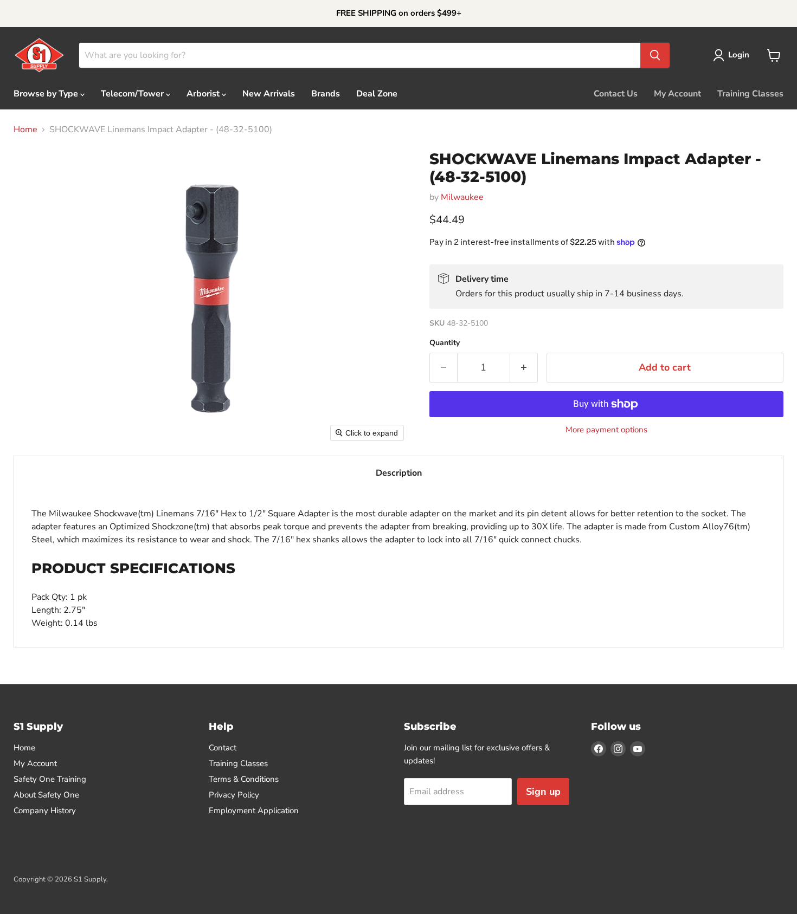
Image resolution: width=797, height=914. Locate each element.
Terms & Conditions (244, 779)
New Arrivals (268, 94)
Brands (325, 94)
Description (399, 473)
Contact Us (616, 94)
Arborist (204, 94)
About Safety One (46, 794)
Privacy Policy (234, 794)
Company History (45, 810)
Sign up (543, 791)
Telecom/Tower (133, 94)
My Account (677, 94)
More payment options (606, 430)
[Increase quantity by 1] (524, 368)
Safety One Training (50, 779)
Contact (222, 747)
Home (25, 129)
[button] (733, 55)
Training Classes (750, 94)
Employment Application (254, 810)
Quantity (444, 343)
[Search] (655, 55)
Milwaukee (462, 197)
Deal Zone (376, 94)
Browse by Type (47, 94)
